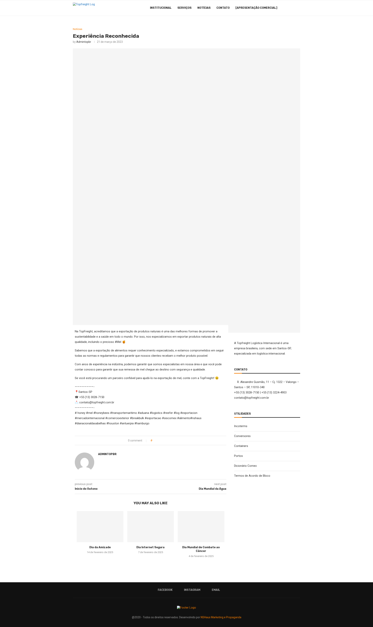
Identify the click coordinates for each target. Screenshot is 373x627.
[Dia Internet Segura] (150, 526)
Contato (223, 8)
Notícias (204, 8)
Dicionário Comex (245, 466)
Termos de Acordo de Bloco (252, 475)
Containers (241, 446)
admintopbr (83, 41)
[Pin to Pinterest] (167, 440)
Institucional (161, 8)
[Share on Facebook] (159, 440)
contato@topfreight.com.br (251, 397)
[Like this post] (154, 440)
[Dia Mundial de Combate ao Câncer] (201, 526)
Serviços (184, 8)
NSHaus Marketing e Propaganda (221, 617)
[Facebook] (284, 8)
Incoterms (240, 426)
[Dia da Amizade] (100, 526)
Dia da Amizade (100, 547)
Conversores (242, 436)
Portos (238, 456)
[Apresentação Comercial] (256, 8)
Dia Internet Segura (150, 547)
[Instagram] (288, 8)
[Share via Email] (171, 440)
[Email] (292, 8)
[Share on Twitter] (163, 440)
